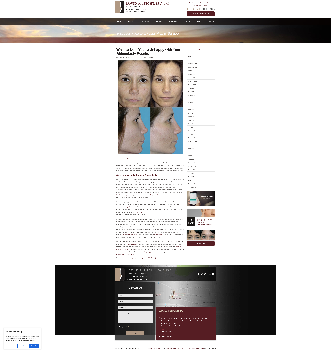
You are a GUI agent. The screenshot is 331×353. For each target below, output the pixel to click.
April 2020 (191, 99)
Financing (187, 21)
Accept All (33, 346)
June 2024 (191, 88)
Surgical (130, 21)
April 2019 (191, 120)
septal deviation (131, 207)
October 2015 (192, 169)
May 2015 (191, 177)
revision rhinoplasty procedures (150, 195)
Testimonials (173, 21)
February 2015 (192, 184)
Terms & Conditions (178, 348)
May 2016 (191, 155)
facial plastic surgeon (122, 195)
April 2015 (191, 180)
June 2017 (191, 127)
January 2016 (192, 166)
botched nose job (152, 258)
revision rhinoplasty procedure (147, 252)
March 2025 (191, 74)
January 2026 (192, 60)
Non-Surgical (145, 21)
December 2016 (192, 138)
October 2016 (192, 145)
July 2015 (191, 173)
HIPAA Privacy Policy (158, 348)
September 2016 (192, 148)
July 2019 (191, 113)
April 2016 (191, 159)
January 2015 (192, 187)
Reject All (22, 346)
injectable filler (158, 234)
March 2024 (191, 95)
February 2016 (192, 162)
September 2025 (192, 67)
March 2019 (191, 123)
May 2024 (191, 92)
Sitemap (150, 348)
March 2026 (191, 53)
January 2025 (192, 77)
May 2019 (191, 116)
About (119, 21)
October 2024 (192, 84)
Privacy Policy (168, 348)
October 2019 (192, 106)
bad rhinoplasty (141, 258)
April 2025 (191, 70)
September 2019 (192, 109)
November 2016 (192, 141)
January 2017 (192, 134)
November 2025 (192, 63)
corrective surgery (138, 212)
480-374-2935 (208, 9)
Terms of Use (131, 327)
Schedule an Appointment (201, 13)
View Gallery (201, 243)
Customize (11, 346)
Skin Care (159, 21)
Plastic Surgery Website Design (196, 348)
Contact (211, 21)
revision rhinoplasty (130, 258)
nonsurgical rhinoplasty (130, 234)
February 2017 (192, 131)
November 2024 (192, 81)
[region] (22, 339)
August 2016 (191, 152)
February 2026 (192, 56)
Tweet (129, 158)
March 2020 (191, 102)
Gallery (199, 21)
